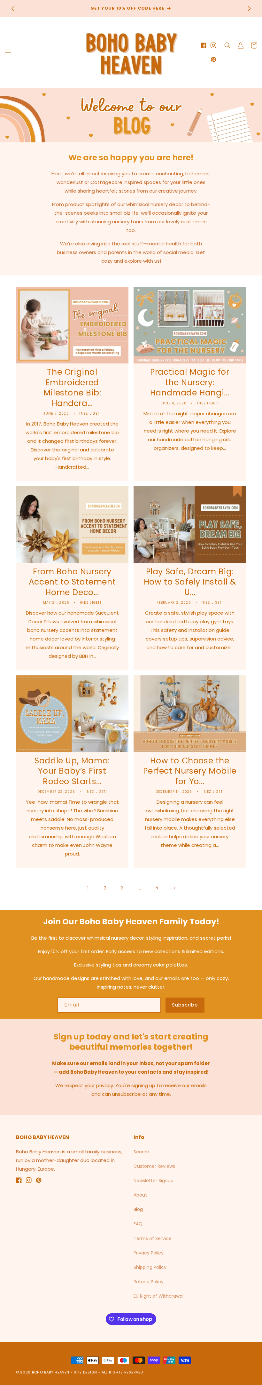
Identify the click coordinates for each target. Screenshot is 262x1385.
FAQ (138, 1224)
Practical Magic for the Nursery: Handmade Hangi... (189, 382)
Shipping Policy (150, 1267)
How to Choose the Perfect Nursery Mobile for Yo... (189, 771)
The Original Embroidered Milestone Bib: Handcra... (72, 388)
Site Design (85, 1372)
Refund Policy (149, 1281)
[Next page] (174, 888)
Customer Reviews (154, 1166)
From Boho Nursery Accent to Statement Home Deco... (72, 582)
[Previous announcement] (13, 9)
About (140, 1195)
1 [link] (88, 888)
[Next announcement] (249, 9)
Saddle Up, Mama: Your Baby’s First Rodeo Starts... (72, 771)
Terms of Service (153, 1238)
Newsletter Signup (153, 1180)
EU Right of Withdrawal (158, 1296)
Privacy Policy (149, 1253)
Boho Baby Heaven (50, 1372)
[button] (8, 52)
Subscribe (185, 1004)
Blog (138, 1209)
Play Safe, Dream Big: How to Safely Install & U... (190, 582)
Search (141, 1152)
